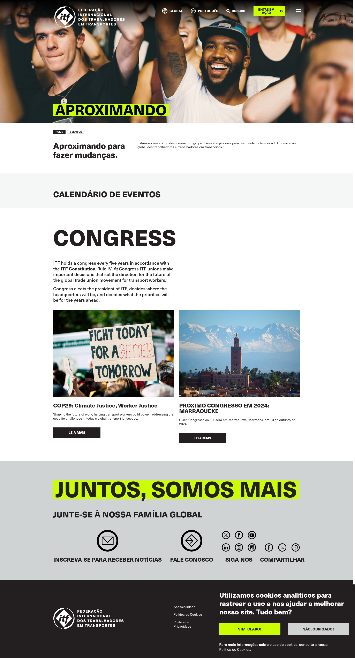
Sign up (107, 543)
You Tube (252, 535)
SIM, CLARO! (249, 628)
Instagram (238, 547)
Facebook (238, 535)
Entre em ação (266, 11)
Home (59, 131)
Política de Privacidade (182, 624)
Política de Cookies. (235, 649)
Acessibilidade (184, 606)
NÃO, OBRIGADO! (318, 628)
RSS (252, 547)
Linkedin (225, 547)
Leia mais (77, 432)
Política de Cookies (188, 614)
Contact (191, 543)
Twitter (225, 535)
